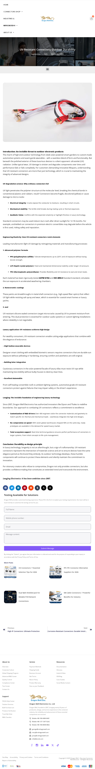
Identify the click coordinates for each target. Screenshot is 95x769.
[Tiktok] (57, 745)
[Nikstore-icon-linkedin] (42, 745)
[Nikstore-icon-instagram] (37, 745)
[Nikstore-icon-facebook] (31, 745)
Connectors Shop (11, 11)
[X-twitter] (52, 745)
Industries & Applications (9, 19)
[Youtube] (47, 745)
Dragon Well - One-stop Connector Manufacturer (81, 759)
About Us (7, 32)
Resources (8, 25)
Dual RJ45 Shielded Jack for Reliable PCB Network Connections (29, 597)
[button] (47, 69)
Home (5, 4)
